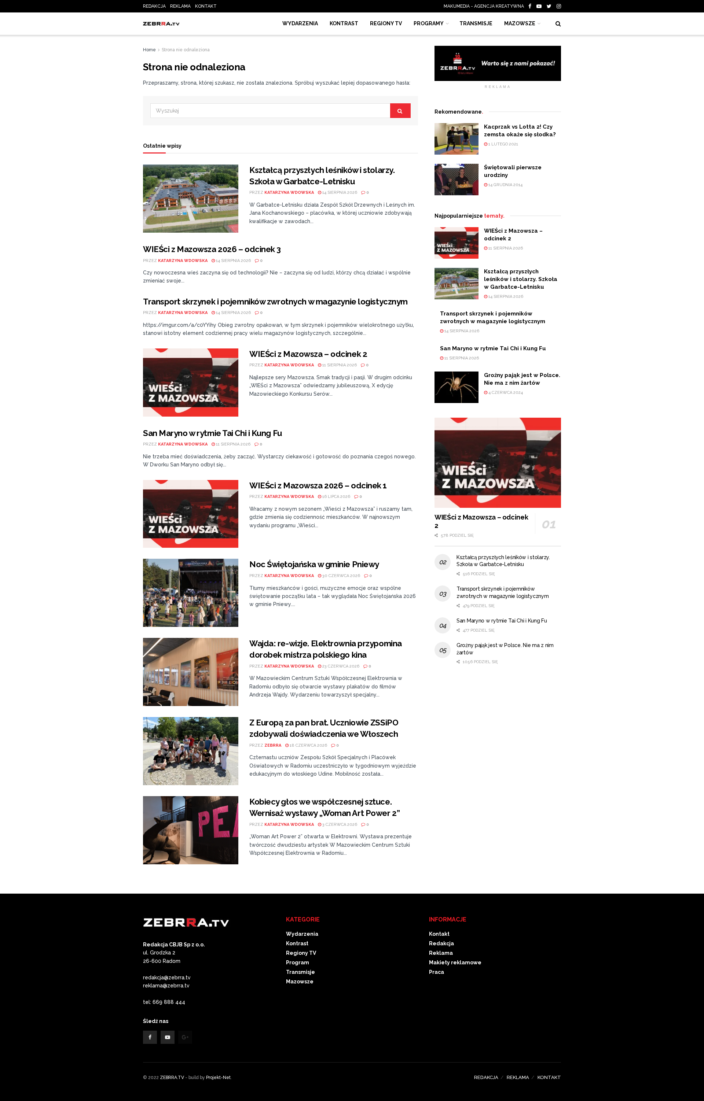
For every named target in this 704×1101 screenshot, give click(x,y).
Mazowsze (519, 23)
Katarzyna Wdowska (289, 192)
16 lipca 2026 (335, 496)
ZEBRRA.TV (172, 1077)
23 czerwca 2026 (340, 666)
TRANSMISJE (475, 23)
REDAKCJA (154, 6)
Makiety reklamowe (455, 962)
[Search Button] (400, 110)
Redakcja (441, 943)
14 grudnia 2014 (504, 184)
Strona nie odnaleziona (186, 49)
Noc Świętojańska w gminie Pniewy (314, 564)
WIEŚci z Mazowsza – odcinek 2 (308, 354)
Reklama (441, 953)
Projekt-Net (218, 1077)
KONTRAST (344, 23)
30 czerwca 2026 (340, 575)
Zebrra (272, 745)
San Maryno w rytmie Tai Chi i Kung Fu (212, 433)
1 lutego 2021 (502, 144)
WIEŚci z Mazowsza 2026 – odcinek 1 (318, 485)
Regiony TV (386, 23)
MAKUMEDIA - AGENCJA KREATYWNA (485, 6)
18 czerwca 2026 (308, 745)
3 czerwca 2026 (339, 824)
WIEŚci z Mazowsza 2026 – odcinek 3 (212, 249)
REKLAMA (180, 6)
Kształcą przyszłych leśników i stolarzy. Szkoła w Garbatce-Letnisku (520, 279)
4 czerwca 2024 (505, 392)
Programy (429, 23)
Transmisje (300, 972)
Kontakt (439, 934)
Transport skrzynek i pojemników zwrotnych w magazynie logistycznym (275, 301)
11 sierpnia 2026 (339, 365)
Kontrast (297, 943)
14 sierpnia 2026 (339, 192)
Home (149, 49)
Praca (436, 972)
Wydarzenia (300, 23)
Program (297, 962)
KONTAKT (206, 6)
